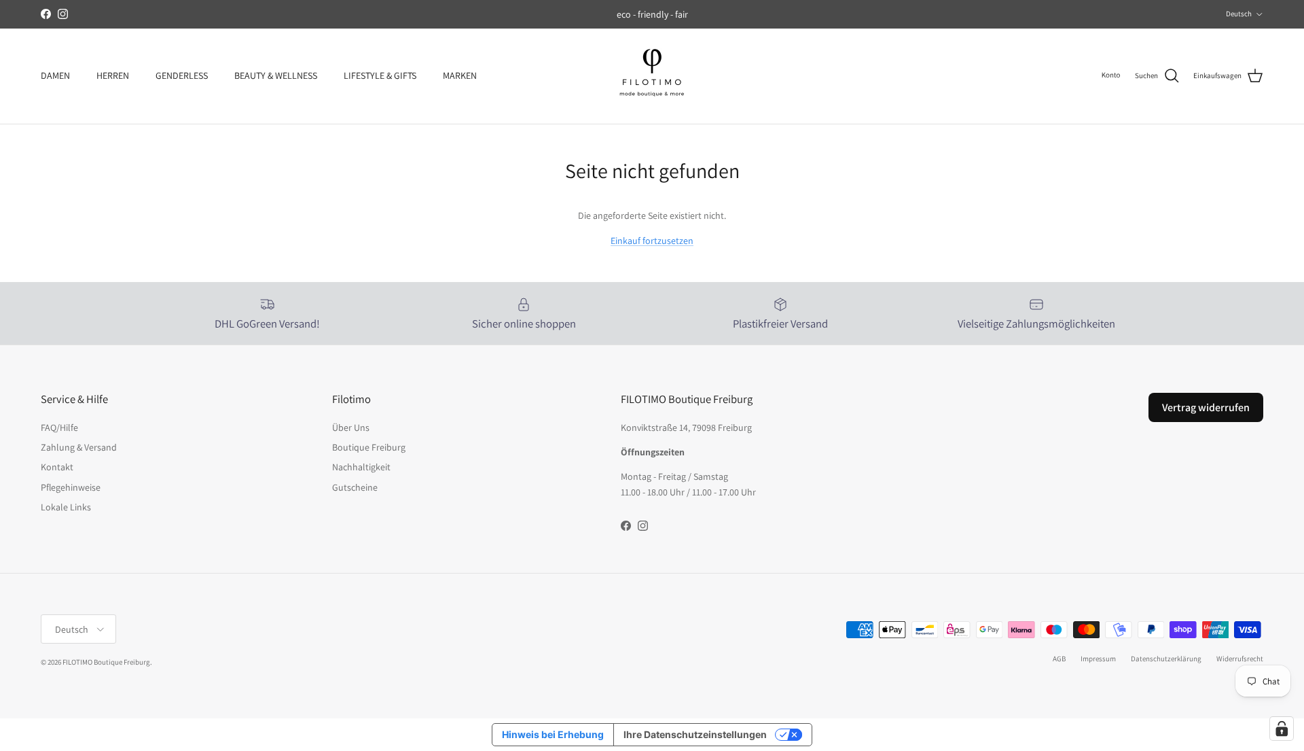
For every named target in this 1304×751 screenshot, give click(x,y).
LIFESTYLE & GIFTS (380, 75)
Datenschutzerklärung (1166, 658)
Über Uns (350, 427)
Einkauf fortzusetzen (652, 240)
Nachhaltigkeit (361, 467)
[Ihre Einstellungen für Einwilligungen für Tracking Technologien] (1281, 728)
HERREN (112, 75)
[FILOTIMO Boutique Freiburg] (652, 76)
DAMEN (55, 75)
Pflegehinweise (71, 487)
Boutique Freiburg (368, 447)
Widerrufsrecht (1239, 658)
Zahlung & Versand (79, 447)
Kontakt (57, 467)
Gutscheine (355, 487)
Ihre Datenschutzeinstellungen (695, 734)
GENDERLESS (182, 75)
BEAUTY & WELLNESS (275, 75)
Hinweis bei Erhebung (553, 734)
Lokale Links (66, 507)
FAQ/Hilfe (59, 427)
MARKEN (460, 75)
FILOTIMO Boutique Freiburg (106, 662)
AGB (1059, 658)
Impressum (1098, 658)
